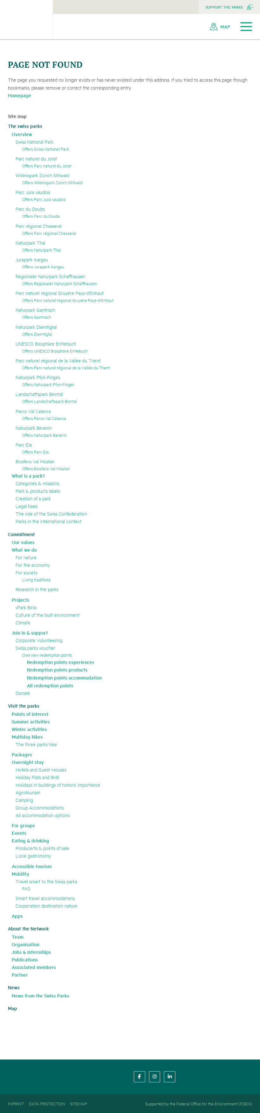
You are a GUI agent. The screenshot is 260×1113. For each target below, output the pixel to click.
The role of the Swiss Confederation (51, 513)
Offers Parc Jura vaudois (44, 199)
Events (19, 832)
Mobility (20, 873)
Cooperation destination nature (46, 906)
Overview (22, 134)
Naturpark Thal (30, 243)
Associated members (34, 967)
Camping (24, 800)
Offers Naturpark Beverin (44, 435)
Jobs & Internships (31, 951)
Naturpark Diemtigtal (36, 327)
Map (12, 1008)
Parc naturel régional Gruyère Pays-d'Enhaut (60, 293)
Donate (23, 693)
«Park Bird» (26, 607)
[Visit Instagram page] (154, 1076)
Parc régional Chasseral (39, 226)
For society (26, 572)
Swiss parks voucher (35, 648)
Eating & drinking (30, 840)
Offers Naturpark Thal (41, 250)
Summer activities (31, 721)
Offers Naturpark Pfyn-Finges (48, 384)
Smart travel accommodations (45, 898)
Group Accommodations (40, 807)
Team (17, 936)
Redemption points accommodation (64, 677)
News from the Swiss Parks (40, 995)
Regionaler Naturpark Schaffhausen (50, 276)
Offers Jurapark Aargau (43, 266)
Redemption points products (57, 669)
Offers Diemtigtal (37, 334)
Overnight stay (28, 762)
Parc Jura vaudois (33, 192)
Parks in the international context (48, 521)
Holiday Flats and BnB (37, 777)
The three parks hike (36, 744)
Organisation (25, 944)
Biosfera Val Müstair (35, 461)
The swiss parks (25, 125)
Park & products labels (38, 491)
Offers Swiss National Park (45, 149)
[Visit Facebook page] (139, 1076)
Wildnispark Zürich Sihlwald (42, 175)
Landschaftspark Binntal (39, 394)
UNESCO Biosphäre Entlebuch (46, 344)
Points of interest (30, 713)
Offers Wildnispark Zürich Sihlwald (52, 182)
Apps (17, 915)
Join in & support (30, 632)
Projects (20, 599)
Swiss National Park (35, 142)
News (14, 987)
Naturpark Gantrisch (35, 310)
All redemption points (50, 685)
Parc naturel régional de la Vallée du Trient (58, 360)
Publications (25, 959)
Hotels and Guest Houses (41, 769)
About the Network (28, 928)
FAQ (26, 888)
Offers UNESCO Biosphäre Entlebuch (55, 350)
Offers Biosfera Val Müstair (46, 468)
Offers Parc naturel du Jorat (46, 165)
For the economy (33, 565)
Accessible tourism (32, 866)
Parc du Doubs (30, 209)
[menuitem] (229, 7)
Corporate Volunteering (39, 640)
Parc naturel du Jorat (36, 158)
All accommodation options (42, 815)
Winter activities (29, 729)
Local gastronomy (33, 856)
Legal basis (26, 506)
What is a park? (28, 475)
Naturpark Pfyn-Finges (38, 377)
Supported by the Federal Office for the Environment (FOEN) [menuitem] (198, 1103)
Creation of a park (33, 498)
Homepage (19, 95)
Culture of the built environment (48, 615)
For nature (26, 557)
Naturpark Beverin (34, 428)
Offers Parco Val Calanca (44, 418)
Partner (20, 974)
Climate (23, 622)
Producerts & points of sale (42, 848)
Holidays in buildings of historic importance (58, 785)
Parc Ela (24, 444)
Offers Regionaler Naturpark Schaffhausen (59, 283)
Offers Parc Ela (35, 451)
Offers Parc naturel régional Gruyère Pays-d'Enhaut (68, 300)
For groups (23, 825)
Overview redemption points (47, 655)
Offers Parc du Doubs (41, 216)
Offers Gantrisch (36, 317)
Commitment (21, 534)
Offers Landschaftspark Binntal (49, 401)
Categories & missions (37, 483)
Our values (23, 542)
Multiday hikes (27, 736)
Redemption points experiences (60, 662)
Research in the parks (37, 589)
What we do (24, 549)
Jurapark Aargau (32, 259)
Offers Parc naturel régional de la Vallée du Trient (66, 367)
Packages (22, 754)
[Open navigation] (246, 27)
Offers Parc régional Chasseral (49, 233)
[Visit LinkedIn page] (169, 1076)
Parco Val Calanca (33, 411)
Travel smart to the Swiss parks (46, 881)
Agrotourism (28, 792)
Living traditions (36, 579)
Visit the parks (23, 705)
